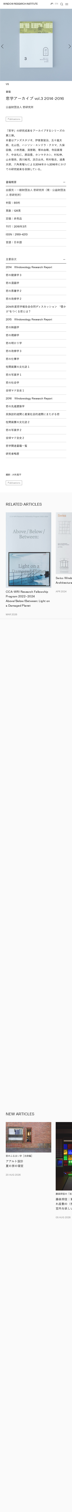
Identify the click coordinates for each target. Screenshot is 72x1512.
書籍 (8, 91)
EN (56, 4)
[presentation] (7, 45)
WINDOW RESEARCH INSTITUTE (20, 4)
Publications (14, 119)
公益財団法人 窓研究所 (19, 107)
